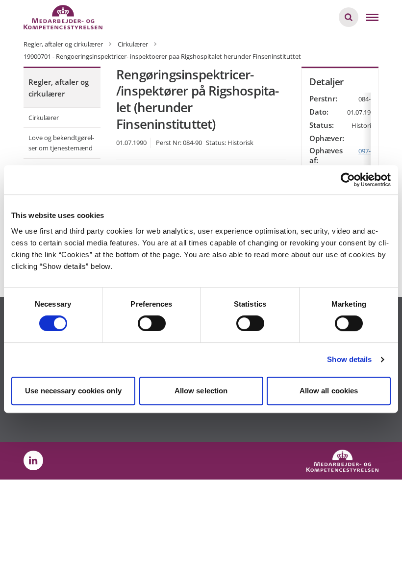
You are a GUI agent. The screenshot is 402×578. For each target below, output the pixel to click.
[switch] (152, 323)
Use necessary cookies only (73, 390)
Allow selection (201, 390)
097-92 (367, 150)
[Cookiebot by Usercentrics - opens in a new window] (348, 179)
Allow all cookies (329, 390)
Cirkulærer (43, 117)
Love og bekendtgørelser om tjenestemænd (61, 142)
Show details (349, 359)
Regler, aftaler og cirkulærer (58, 87)
